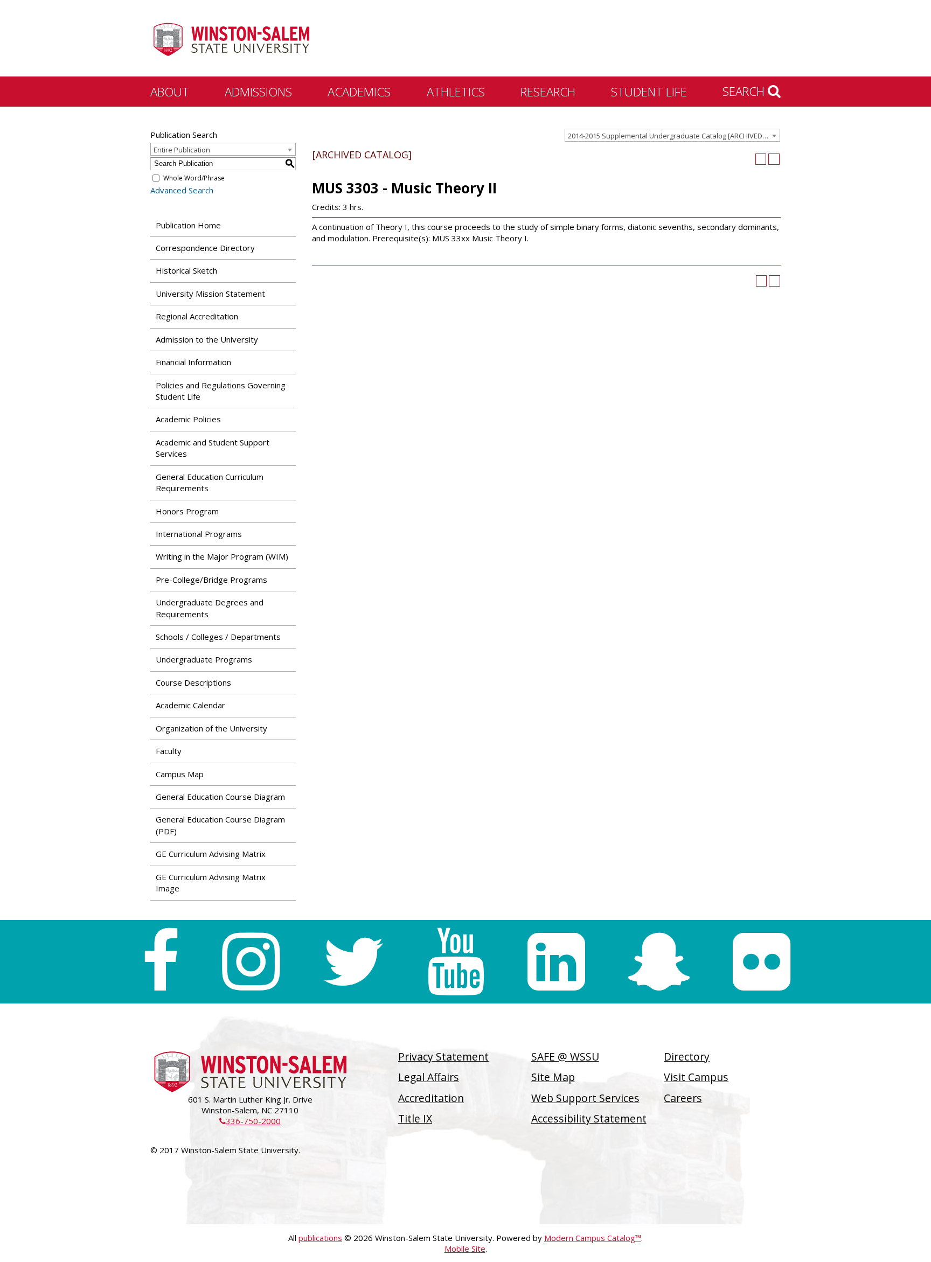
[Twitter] (353, 961)
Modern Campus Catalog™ (592, 1237)
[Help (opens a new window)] (774, 159)
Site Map (553, 1077)
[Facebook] (160, 961)
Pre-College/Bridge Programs (211, 579)
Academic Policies (188, 419)
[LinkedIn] (556, 961)
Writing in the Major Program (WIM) (222, 556)
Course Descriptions (193, 682)
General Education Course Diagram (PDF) (220, 825)
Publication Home (188, 225)
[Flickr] (761, 961)
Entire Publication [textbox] (182, 150)
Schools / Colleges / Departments (218, 636)
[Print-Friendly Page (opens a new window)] (761, 159)
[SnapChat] (659, 961)
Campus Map (180, 774)
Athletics (456, 91)
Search (745, 91)
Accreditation (431, 1098)
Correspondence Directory (205, 247)
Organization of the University (211, 728)
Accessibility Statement (589, 1118)
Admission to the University (207, 339)
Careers (683, 1098)
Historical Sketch (186, 270)
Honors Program (187, 511)
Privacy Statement (443, 1056)
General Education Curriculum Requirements (209, 482)
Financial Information (193, 362)
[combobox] (672, 135)
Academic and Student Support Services (212, 448)
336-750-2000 (250, 1120)
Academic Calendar (190, 705)
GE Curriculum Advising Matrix (211, 853)
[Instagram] (251, 961)
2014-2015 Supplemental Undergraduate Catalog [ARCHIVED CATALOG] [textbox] (674, 136)
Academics (359, 91)
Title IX (415, 1118)
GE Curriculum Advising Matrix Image (211, 882)
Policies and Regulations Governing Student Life (221, 391)
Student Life (649, 91)
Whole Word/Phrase (194, 178)
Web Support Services (585, 1098)
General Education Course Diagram (220, 796)
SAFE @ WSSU (565, 1056)
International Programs (199, 533)
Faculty (169, 750)
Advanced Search (181, 190)
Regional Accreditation (197, 316)
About (169, 91)
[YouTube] (456, 961)
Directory (687, 1056)
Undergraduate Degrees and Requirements (209, 608)
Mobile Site (464, 1248)
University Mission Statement (210, 293)
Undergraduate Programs (204, 659)
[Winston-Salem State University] (231, 39)
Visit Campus (696, 1077)
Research (547, 91)
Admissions (258, 91)
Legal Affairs (428, 1077)
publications (320, 1237)
